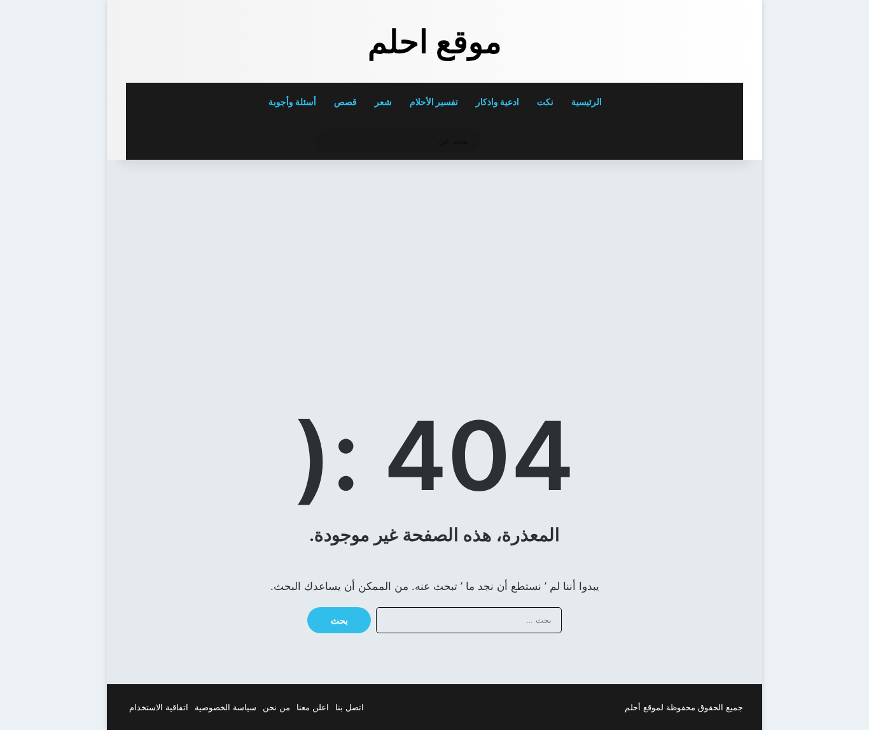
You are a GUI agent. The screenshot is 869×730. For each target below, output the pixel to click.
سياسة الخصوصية (225, 707)
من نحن (276, 707)
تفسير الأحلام (434, 101)
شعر (383, 101)
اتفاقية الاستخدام (158, 707)
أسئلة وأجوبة (292, 101)
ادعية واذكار (497, 101)
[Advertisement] (655, 261)
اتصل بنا (349, 707)
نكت (545, 101)
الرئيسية (587, 101)
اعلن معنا (312, 707)
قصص (345, 101)
